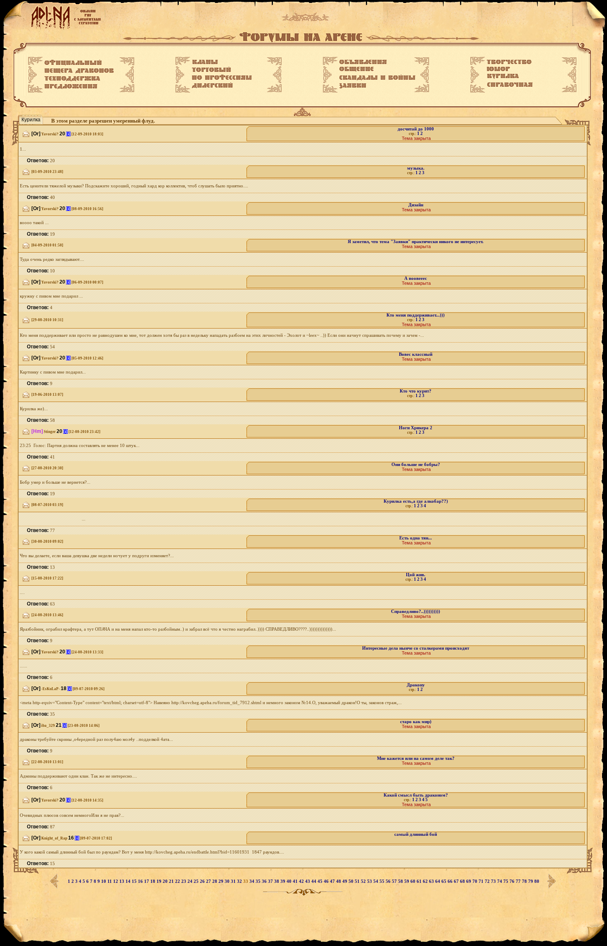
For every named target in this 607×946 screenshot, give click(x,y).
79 (531, 881)
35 (259, 881)
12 (116, 881)
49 (345, 881)
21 (172, 881)
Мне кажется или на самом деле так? (416, 758)
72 (488, 881)
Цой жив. (415, 574)
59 (407, 881)
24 (190, 881)
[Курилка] (503, 76)
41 (296, 881)
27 (209, 881)
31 (234, 881)
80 (536, 881)
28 (215, 881)
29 (221, 881)
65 (444, 881)
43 (308, 881)
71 (482, 881)
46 (327, 881)
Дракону (416, 685)
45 (321, 881)
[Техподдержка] (72, 78)
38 (277, 881)
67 (457, 881)
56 (389, 881)
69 (469, 881)
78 (525, 881)
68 (463, 881)
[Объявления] (363, 62)
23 (184, 881)
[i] (68, 134)
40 (290, 881)
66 (451, 881)
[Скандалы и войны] (377, 77)
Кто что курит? (416, 391)
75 (506, 881)
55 (382, 881)
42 (302, 881)
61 (420, 881)
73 (494, 881)
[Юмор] (498, 69)
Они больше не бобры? (415, 464)
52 (364, 881)
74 (500, 881)
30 (228, 881)
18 (153, 881)
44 (314, 881)
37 (271, 881)
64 (438, 881)
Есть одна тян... (415, 538)
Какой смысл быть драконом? (416, 795)
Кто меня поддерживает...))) (415, 315)
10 (104, 881)
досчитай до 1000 (416, 129)
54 (376, 881)
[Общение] (356, 69)
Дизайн (415, 205)
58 (401, 881)
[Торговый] (211, 69)
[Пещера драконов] (79, 71)
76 (513, 881)
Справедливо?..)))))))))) (415, 611)
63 (432, 881)
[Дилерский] (212, 85)
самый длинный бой (415, 834)
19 (159, 881)
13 (122, 881)
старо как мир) (416, 721)
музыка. (415, 168)
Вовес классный (415, 354)
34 (252, 881)
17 (147, 881)
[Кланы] (205, 62)
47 (333, 881)
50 (352, 881)
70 (475, 881)
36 (265, 881)
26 (203, 881)
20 (166, 881)
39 (283, 881)
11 (110, 881)
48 (339, 881)
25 (197, 881)
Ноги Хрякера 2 (415, 428)
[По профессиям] (222, 77)
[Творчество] (509, 62)
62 (426, 881)
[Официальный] (73, 63)
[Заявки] (352, 85)
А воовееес (415, 278)
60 (413, 881)
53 (370, 881)
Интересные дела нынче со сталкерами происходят (415, 648)
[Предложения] (71, 86)
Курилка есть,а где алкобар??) (416, 501)
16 (141, 881)
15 (135, 881)
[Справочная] (510, 85)
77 (519, 881)
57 (395, 881)
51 (358, 881)
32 (240, 881)
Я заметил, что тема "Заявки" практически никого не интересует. (416, 241)
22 (178, 881)
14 (129, 881)
